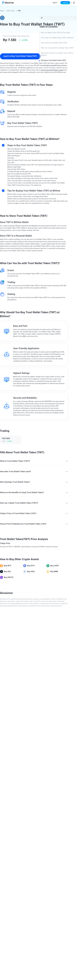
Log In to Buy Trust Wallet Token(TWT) (20, 56)
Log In (55, 2)
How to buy (11, 11)
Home (2, 11)
